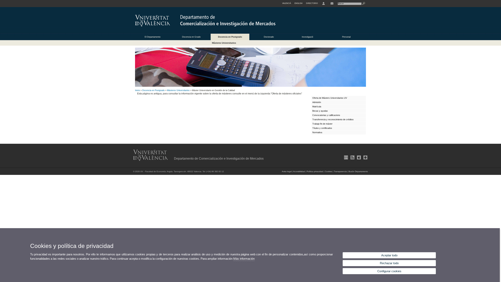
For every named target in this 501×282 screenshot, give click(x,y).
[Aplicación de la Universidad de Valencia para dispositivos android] (365, 157)
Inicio (137, 90)
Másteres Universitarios (224, 43)
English (299, 3)
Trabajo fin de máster (322, 124)
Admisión (316, 102)
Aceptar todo (389, 255)
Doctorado (269, 37)
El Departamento (152, 37)
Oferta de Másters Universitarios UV (329, 98)
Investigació (307, 37)
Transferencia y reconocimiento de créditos (333, 119)
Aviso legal (287, 171)
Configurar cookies (389, 271)
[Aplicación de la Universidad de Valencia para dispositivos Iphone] (358, 157)
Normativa (317, 132)
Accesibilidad (299, 171)
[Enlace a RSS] (352, 157)
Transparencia (340, 171)
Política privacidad (315, 171)
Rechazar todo (389, 263)
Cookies (328, 171)
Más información (244, 258)
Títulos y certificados (322, 128)
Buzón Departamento (358, 171)
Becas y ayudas (320, 111)
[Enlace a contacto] (332, 3)
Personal (346, 37)
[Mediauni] (346, 157)
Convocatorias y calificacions (326, 115)
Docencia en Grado (191, 37)
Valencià (286, 3)
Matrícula (316, 106)
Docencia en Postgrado (230, 37)
